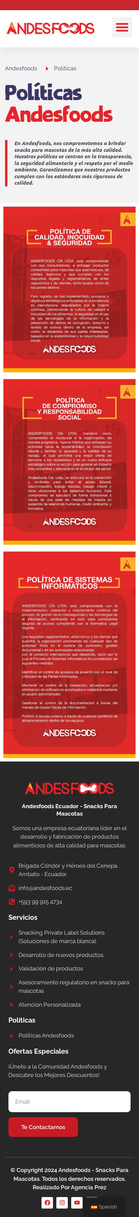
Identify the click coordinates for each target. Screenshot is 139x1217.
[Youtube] (77, 1203)
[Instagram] (62, 1203)
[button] (122, 27)
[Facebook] (47, 1203)
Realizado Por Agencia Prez (69, 1187)
